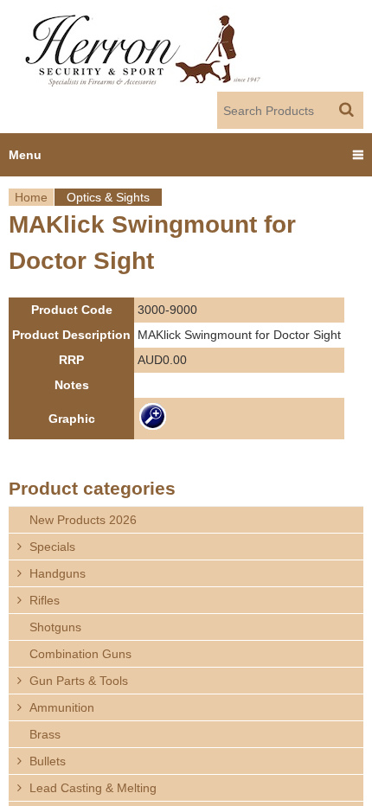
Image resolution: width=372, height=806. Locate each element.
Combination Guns (80, 654)
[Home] (144, 46)
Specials (52, 546)
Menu (25, 155)
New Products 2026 (83, 520)
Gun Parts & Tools (78, 681)
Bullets (47, 761)
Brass (45, 734)
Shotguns (55, 627)
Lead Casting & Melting (93, 788)
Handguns (57, 573)
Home (31, 197)
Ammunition (61, 707)
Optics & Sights (108, 197)
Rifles (44, 600)
